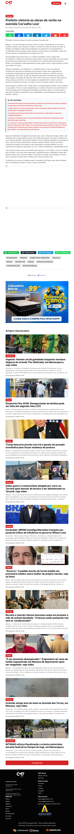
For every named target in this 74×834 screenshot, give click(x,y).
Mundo (9, 441)
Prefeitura (23, 258)
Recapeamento (12, 258)
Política (9, 526)
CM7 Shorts (56, 3)
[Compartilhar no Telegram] (28, 35)
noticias (31, 262)
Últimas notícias (42, 775)
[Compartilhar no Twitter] (46, 35)
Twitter (40, 786)
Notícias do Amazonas (45, 262)
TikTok (40, 793)
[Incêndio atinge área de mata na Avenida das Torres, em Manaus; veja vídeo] (37, 687)
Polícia (9, 567)
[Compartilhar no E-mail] (55, 35)
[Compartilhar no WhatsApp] (10, 35)
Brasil (9, 400)
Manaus (9, 16)
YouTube (40, 788)
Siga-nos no (32, 275)
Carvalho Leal (20, 262)
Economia (8, 816)
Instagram (41, 790)
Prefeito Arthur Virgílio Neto (39, 258)
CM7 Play (41, 778)
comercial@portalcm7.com (46, 801)
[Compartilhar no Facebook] (19, 35)
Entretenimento (10, 813)
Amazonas (56, 258)
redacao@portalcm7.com (45, 799)
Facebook (41, 783)
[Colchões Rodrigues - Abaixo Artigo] (37, 302)
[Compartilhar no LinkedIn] (37, 35)
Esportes (8, 818)
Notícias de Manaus (30, 266)
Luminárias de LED (13, 266)
